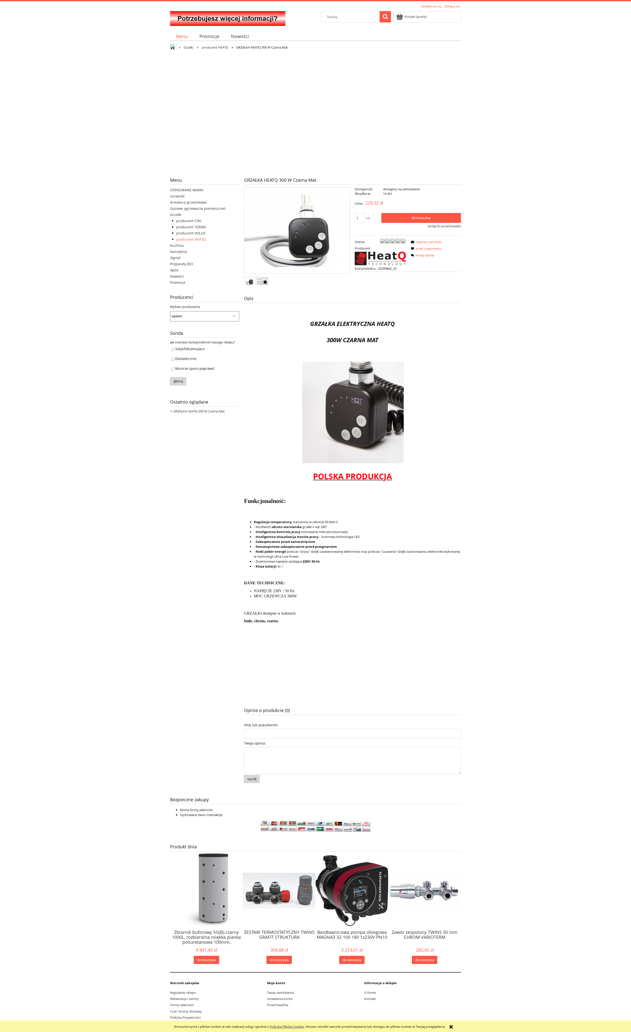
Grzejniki (177, 196)
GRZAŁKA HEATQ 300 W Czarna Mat (199, 411)
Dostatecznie (185, 358)
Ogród (175, 257)
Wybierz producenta (185, 306)
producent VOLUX (190, 233)
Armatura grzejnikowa (188, 202)
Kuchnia (177, 245)
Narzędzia (178, 251)
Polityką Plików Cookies (287, 1026)
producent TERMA (191, 227)
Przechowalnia (277, 1005)
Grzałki (175, 214)
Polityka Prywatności (185, 1017)
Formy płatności (182, 1005)
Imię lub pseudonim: (261, 725)
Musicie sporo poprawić (195, 368)
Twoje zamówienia (280, 992)
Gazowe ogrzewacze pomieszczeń (198, 208)
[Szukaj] (385, 16)
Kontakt (370, 998)
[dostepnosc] (315, 110)
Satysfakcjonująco (190, 348)
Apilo (174, 270)
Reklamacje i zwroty (184, 998)
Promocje (177, 282)
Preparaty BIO (181, 264)
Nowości (177, 276)
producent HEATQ (191, 239)
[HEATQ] (380, 258)
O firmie (370, 992)
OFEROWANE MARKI (186, 190)
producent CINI (188, 220)
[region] (315, 110)
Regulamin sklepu (183, 992)
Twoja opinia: (255, 743)
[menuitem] (181, 36)
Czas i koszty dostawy (186, 1011)
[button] (425, 242)
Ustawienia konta (279, 998)
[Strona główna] (227, 17)
